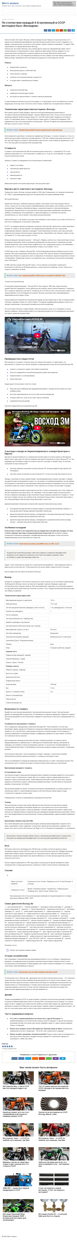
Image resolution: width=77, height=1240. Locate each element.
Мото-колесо (10, 3)
